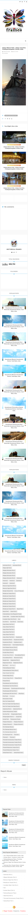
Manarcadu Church (18, 657)
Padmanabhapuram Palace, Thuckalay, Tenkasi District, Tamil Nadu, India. (12, 859)
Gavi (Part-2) (13, 621)
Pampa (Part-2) (6, 680)
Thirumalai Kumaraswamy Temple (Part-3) (12, 744)
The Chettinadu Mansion (8, 726)
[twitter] (20, 1)
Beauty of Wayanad (19, 590)
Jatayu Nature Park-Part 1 (11, 115)
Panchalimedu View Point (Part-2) (10, 685)
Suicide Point (6, 719)
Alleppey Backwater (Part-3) (9, 575)
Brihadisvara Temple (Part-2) (9, 596)
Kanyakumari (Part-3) (18, 639)
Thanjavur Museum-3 (7, 724)
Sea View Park (6, 714)
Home (5, 777)
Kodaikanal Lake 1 (18, 642)
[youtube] (12, 252)
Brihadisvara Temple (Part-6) (9, 606)
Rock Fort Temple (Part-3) (8, 701)
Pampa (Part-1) (18, 678)
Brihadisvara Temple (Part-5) (9, 603)
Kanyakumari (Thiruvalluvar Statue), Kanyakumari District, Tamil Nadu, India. (14, 409)
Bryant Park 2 (6, 611)
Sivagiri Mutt (18, 716)
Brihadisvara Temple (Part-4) (9, 601)
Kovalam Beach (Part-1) (8, 652)
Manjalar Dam (6, 660)
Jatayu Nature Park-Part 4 (8, 632)
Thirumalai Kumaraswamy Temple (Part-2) (12, 742)
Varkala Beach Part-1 (7, 752)
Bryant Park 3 (14, 611)
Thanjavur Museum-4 (18, 724)
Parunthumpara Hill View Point (17, 688)
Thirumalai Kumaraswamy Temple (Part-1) (12, 739)
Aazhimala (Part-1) (7, 565)
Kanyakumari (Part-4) (7, 642)
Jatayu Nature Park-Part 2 (8, 626)
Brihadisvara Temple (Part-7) (9, 608)
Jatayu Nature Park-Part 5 (8, 634)
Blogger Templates (8, 911)
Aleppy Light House (7, 567)
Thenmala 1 (16, 734)
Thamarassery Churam (15, 719)
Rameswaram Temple (7, 698)
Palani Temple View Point (8, 673)
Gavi (19, 619)
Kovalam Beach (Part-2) (8, 655)
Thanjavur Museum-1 (7, 721)
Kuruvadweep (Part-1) (19, 655)
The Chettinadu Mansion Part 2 (9, 732)
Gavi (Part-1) (5, 621)
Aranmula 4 (18, 580)
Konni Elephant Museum (18, 644)
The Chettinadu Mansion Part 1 (9, 729)
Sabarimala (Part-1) (7, 709)
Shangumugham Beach (16, 714)
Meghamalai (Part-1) (15, 660)
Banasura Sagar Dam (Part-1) (9, 585)
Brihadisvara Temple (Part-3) (9, 598)
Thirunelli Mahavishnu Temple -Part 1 (11, 750)
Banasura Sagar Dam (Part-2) (9, 588)
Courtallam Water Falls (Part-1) (17, 616)
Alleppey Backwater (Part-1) (9, 570)
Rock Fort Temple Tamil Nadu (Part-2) (11, 706)
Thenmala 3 (12, 737)
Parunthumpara (6, 688)
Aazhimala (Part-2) (17, 565)
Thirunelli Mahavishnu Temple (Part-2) (11, 747)
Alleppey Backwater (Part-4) (9, 578)
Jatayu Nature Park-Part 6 (8, 637)
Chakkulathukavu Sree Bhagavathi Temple (12, 614)
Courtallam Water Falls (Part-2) (9, 619)
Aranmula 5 (5, 583)
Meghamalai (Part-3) (17, 662)
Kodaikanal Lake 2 (7, 644)
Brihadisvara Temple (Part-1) (9, 593)
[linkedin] (22, 1)
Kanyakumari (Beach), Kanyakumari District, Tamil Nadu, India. (17, 838)
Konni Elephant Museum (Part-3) (10, 649)
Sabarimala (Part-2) (17, 709)
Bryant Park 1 (20, 608)
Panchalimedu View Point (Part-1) (10, 683)
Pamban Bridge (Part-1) (8, 675)
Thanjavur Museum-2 (18, 721)
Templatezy (23, 911)
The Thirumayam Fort (7, 734)
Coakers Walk (6, 616)
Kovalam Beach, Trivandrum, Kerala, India (14, 857)
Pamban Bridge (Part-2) (8, 678)
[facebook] (24, 1)
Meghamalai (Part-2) (7, 662)
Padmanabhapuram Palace (9, 667)
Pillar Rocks (21, 693)
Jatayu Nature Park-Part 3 (8, 629)
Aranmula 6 (12, 583)
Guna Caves (20, 621)
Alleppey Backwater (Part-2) (9, 573)
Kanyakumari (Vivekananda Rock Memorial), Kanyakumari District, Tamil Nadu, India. (14, 309)
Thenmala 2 (5, 737)
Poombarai (12, 696)
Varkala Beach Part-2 (18, 752)
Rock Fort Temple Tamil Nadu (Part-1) (11, 703)
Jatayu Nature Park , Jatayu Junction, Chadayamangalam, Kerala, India (14, 147)
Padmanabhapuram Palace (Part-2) (10, 670)
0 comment (5, 53)
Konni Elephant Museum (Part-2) (10, 647)
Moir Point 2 (12, 665)
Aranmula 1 (19, 578)
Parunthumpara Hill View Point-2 (10, 693)
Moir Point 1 (5, 665)
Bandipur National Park (8, 590)
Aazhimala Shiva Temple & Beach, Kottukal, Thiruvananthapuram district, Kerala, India (13, 866)
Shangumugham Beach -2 (8, 716)
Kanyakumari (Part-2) (7, 639)
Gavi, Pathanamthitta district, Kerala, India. (14, 855)
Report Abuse (6, 771)
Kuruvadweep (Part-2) (7, 657)
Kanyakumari (19, 637)
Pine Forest (5, 696)
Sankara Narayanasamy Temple (10, 711)
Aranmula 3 (12, 580)
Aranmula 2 (5, 580)
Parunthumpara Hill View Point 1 (10, 691)
